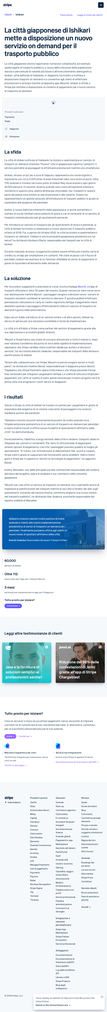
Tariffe (33, 802)
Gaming (59, 867)
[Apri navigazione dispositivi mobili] (101, 5)
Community (87, 814)
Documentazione (64, 955)
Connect (34, 829)
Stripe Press (87, 877)
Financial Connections (40, 845)
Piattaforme (61, 851)
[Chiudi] (101, 997)
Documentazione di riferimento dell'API (76, 762)
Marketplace (62, 844)
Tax (32, 892)
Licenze (85, 836)
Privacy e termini (89, 825)
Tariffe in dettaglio (14, 765)
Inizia (9, 736)
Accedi (84, 906)
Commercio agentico (66, 810)
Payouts (34, 876)
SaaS (58, 855)
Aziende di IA (62, 859)
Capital (33, 818)
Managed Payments (39, 864)
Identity (34, 849)
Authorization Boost (39, 810)
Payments (35, 872)
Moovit (82, 286)
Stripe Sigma (36, 888)
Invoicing (34, 853)
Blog (83, 810)
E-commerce (62, 818)
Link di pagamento (39, 868)
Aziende (60, 802)
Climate (33, 825)
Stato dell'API (62, 966)
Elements (34, 841)
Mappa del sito (88, 840)
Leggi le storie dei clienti (90, 15)
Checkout (35, 821)
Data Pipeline (36, 837)
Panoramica (66, 15)
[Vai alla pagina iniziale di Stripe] (8, 798)
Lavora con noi (88, 869)
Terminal (34, 895)
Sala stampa (87, 873)
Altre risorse (87, 851)
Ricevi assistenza (89, 892)
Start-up (60, 806)
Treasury (34, 899)
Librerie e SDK (62, 977)
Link (32, 860)
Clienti (8, 14)
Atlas (32, 806)
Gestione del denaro (66, 848)
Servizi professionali (65, 897)
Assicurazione (62, 878)
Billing (33, 814)
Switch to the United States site (52, 1005)
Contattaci (12, 605)
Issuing (33, 856)
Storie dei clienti (89, 806)
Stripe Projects (63, 981)
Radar (33, 880)
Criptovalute (36, 833)
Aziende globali (63, 836)
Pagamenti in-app (64, 840)
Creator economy (64, 863)
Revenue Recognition (40, 884)
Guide (84, 802)
